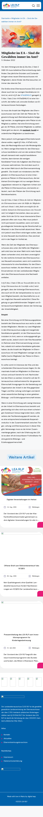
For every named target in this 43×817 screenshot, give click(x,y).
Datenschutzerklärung (13, 761)
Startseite (5, 18)
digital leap (32, 796)
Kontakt (7, 734)
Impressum (8, 757)
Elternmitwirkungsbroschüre (15, 742)
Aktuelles (7, 738)
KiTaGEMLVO (26, 95)
